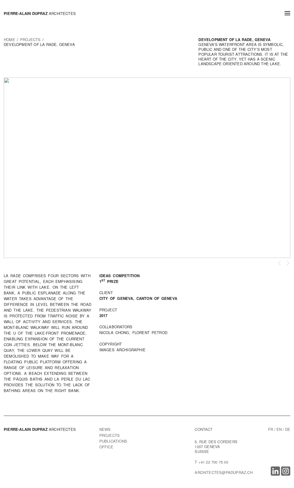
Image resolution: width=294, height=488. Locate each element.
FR (270, 429)
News (105, 429)
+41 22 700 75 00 (213, 462)
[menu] (287, 13)
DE (287, 429)
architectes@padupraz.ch (224, 472)
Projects (109, 435)
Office (106, 447)
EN (279, 429)
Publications (113, 441)
